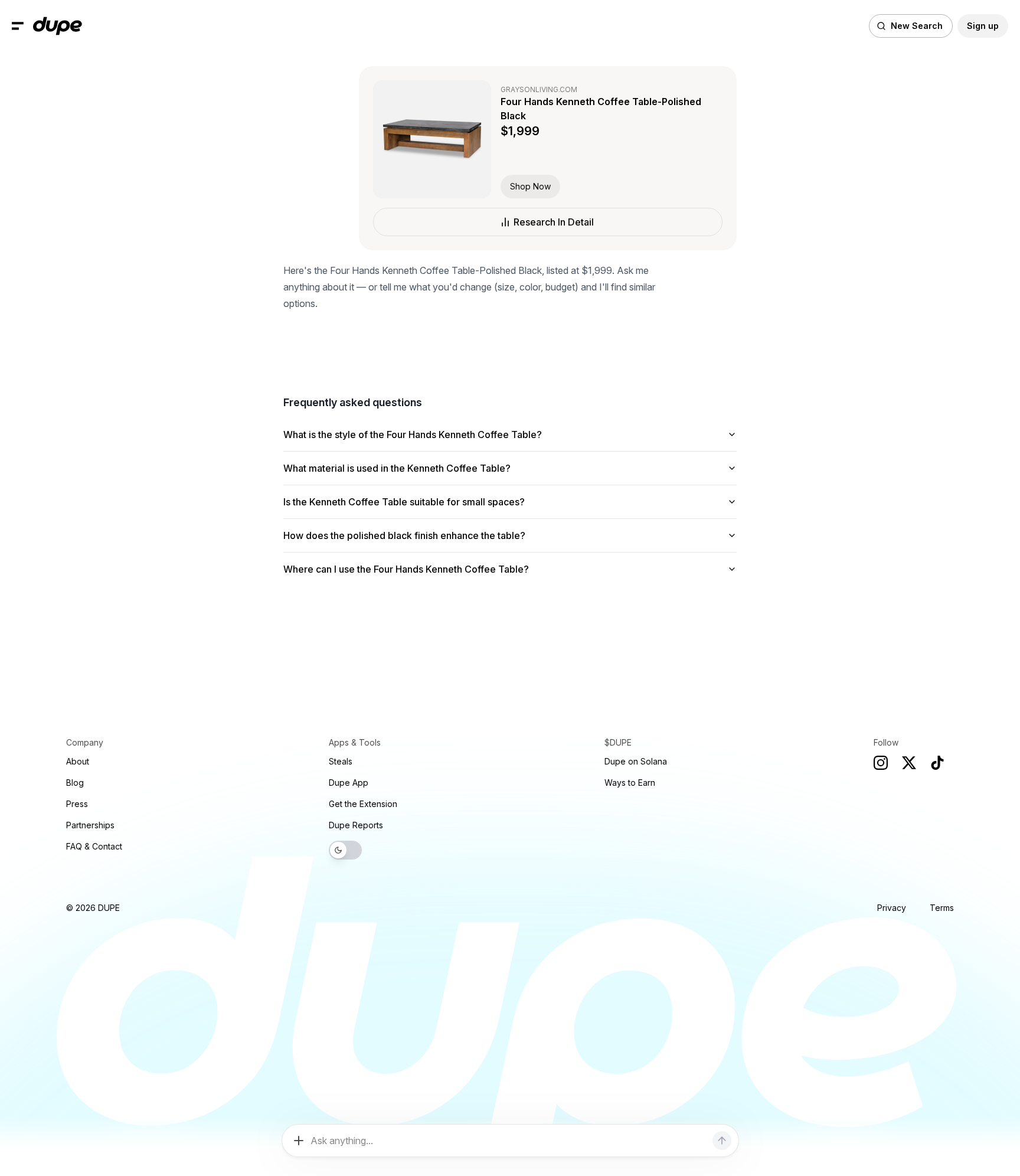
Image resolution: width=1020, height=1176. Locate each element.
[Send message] (721, 1140)
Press (77, 804)
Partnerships (90, 825)
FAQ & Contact (94, 846)
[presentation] (510, 588)
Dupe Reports (356, 825)
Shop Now (530, 186)
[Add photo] (298, 1140)
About (77, 761)
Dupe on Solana (635, 761)
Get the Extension (363, 804)
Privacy (891, 908)
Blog (75, 783)
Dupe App (348, 783)
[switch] (345, 850)
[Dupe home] (57, 26)
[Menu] (18, 26)
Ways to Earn (629, 783)
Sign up (983, 26)
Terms (942, 908)
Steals (340, 761)
